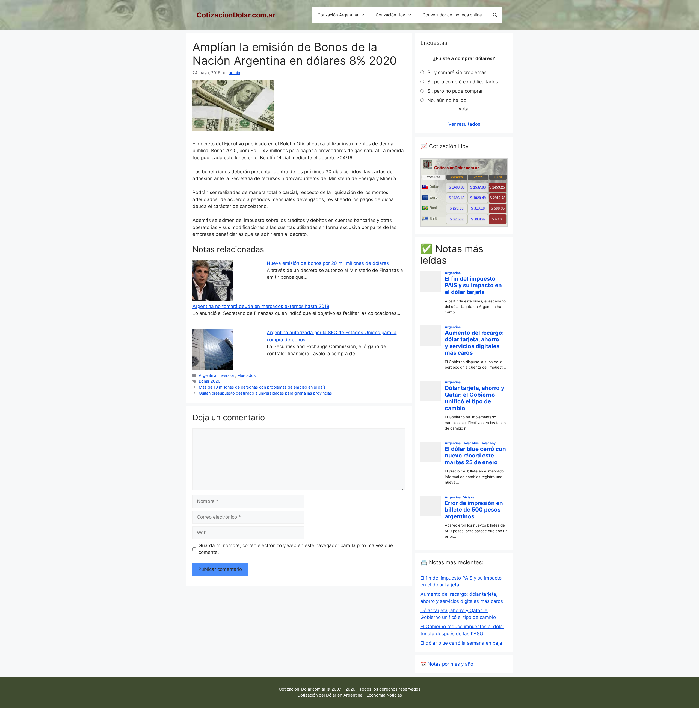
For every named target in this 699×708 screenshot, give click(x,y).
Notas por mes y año (450, 664)
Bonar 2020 (209, 381)
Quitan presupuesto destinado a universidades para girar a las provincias (265, 393)
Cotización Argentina (338, 14)
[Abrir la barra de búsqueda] (494, 15)
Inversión (226, 375)
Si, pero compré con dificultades (462, 81)
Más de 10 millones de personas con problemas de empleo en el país (262, 387)
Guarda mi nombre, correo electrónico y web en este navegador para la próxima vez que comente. (296, 549)
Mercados (246, 375)
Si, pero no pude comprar (455, 91)
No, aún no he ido (446, 100)
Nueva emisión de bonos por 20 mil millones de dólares (328, 263)
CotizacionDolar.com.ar (236, 15)
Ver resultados (464, 124)
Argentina (207, 375)
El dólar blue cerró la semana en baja (461, 643)
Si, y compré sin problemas (457, 72)
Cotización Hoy (390, 14)
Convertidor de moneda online (452, 14)
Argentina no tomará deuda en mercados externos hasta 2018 (260, 306)
